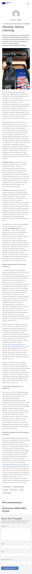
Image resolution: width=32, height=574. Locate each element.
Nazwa (3, 543)
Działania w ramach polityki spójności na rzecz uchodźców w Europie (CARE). (15, 464)
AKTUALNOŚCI (26, 23)
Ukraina (21, 489)
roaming (5, 489)
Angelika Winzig (7, 486)
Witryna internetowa (6, 559)
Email (3, 551)
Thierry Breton (13, 489)
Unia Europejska (7, 493)
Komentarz (3, 526)
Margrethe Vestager (18, 486)
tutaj (5, 338)
